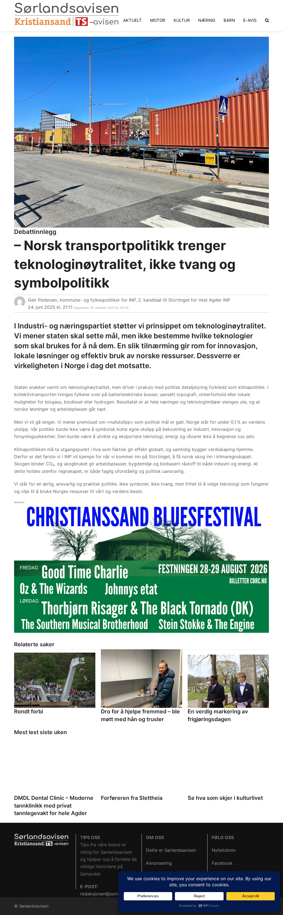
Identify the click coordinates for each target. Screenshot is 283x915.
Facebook (222, 863)
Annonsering (159, 863)
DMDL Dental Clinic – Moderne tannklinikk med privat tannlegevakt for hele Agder (53, 805)
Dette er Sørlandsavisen (171, 850)
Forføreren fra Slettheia (132, 798)
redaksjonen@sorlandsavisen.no (113, 893)
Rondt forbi (28, 711)
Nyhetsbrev (224, 850)
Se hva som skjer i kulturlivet (225, 798)
